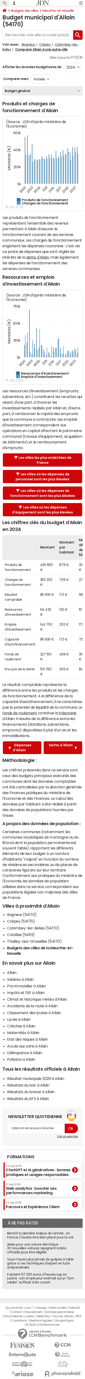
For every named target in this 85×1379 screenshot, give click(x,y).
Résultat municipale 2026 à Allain (35, 1078)
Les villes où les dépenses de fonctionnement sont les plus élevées (42, 493)
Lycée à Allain (18, 1019)
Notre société (57, 1307)
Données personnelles (59, 1312)
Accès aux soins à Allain (27, 1046)
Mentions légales (41, 1320)
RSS (78, 1316)
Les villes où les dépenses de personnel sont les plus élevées (42, 477)
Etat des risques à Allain (27, 1039)
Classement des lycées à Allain (34, 1013)
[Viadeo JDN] (62, 1364)
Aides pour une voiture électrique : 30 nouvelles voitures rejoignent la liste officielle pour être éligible (36, 1248)
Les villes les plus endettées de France (45, 460)
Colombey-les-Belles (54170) (33, 928)
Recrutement (33, 1312)
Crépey (45, 44)
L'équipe (41, 1307)
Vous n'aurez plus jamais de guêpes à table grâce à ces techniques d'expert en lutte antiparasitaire (40, 1263)
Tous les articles (62, 1316)
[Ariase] (22, 1373)
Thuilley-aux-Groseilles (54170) (34, 941)
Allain (11, 972)
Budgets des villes (24, 10)
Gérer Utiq (43, 1316)
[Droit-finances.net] (62, 1355)
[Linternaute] (22, 1354)
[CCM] (62, 1345)
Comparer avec (15, 78)
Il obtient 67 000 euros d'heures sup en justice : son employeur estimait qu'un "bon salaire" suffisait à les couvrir (40, 1278)
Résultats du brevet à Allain (31, 1092)
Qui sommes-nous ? (19, 1307)
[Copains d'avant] (22, 1364)
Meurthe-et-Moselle (58, 10)
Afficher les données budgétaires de (31, 67)
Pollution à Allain (21, 1059)
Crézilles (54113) (21, 935)
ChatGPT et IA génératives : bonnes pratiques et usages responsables (38, 1170)
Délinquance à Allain (24, 1053)
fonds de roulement (19, 713)
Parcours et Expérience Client (33, 1204)
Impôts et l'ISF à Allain (25, 992)
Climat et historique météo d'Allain (37, 999)
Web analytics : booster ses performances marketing (31, 1189)
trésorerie (67, 713)
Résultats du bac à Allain (28, 1085)
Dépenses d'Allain (22, 747)
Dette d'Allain (61, 747)
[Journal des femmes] (22, 1345)
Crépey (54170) (21, 921)
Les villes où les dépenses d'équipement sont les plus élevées (42, 510)
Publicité (74, 1307)
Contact (16, 1312)
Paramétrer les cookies (19, 1316)
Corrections (19, 1320)
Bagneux (28, 44)
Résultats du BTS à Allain (28, 1099)
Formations (20, 1157)
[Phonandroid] (62, 1374)
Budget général (17, 91)
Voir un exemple (67, 1136)
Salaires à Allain (20, 979)
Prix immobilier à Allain (26, 986)
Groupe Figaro (64, 1320)
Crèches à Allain (21, 1026)
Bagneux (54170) (22, 914)
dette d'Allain (37, 257)
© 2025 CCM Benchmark (42, 1324)
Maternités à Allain (23, 1032)
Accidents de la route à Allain (32, 1006)
